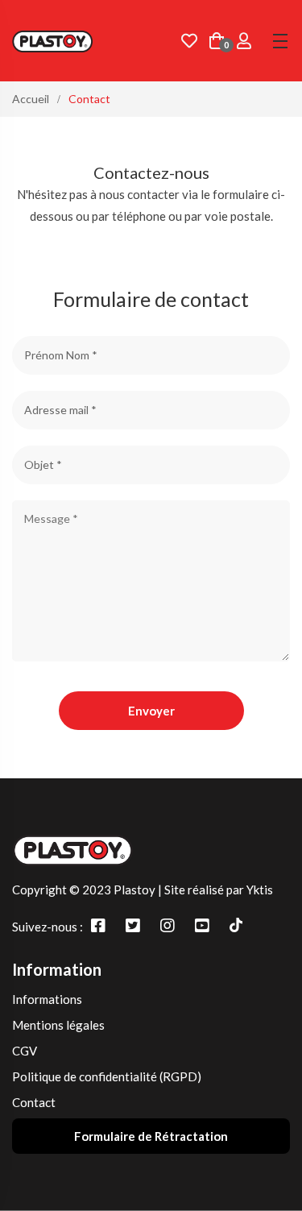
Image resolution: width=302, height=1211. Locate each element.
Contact (34, 1102)
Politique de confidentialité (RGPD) (106, 1076)
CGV (24, 1050)
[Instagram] (167, 925)
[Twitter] (133, 925)
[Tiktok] (236, 925)
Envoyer (151, 710)
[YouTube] (202, 925)
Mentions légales (58, 1025)
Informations (47, 999)
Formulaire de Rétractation (151, 1136)
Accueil (30, 99)
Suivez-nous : (47, 926)
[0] (216, 42)
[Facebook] (98, 925)
